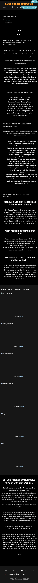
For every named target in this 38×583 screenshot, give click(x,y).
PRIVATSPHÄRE (13, 574)
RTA (5, 571)
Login (18, 7)
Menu (34, 2)
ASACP (13, 571)
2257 (32, 571)
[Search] (12, 7)
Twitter (19, 554)
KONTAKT (23, 571)
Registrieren (29, 7)
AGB (24, 574)
